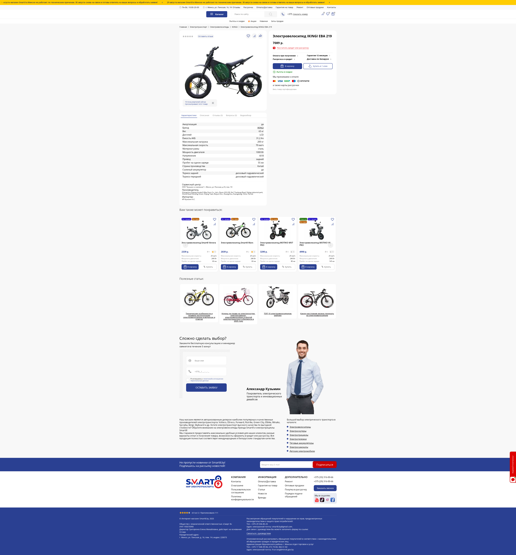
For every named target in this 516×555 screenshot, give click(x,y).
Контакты (331, 7)
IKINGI (260, 127)
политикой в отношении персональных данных (207, 380)
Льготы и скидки (237, 21)
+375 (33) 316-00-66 (323, 477)
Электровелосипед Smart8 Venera (199, 242)
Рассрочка (248, 7)
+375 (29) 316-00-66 (323, 481)
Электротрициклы (299, 435)
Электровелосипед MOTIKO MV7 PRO (276, 243)
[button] (330, 245)
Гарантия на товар (284, 7)
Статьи (261, 489)
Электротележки (298, 439)
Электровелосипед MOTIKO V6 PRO (315, 243)
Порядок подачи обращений (293, 495)
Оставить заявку (206, 387)
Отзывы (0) (218, 115)
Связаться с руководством (259, 533)
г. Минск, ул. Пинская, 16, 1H (219, 7)
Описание (204, 115)
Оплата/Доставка (264, 7)
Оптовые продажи (315, 7)
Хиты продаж (277, 21)
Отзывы (236, 7)
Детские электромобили (302, 451)
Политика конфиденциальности (242, 498)
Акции (253, 21)
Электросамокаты (299, 447)
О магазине (237, 485)
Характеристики (188, 115)
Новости (262, 493)
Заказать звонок (325, 488)
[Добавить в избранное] (214, 220)
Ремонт (300, 7)
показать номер (300, 14)
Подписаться (324, 464)
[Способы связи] (282, 14)
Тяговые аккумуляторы (302, 443)
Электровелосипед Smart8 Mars (237, 242)
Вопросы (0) (231, 115)
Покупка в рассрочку (296, 489)
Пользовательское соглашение (241, 491)
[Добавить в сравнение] (214, 225)
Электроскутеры (298, 431)
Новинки (264, 21)
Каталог (219, 14)
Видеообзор (245, 115)
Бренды (262, 497)
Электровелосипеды (300, 427)
